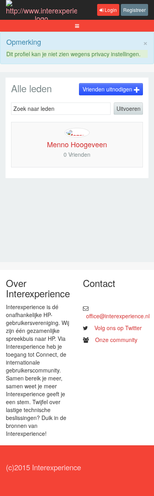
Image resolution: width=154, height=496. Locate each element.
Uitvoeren (128, 108)
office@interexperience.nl (118, 316)
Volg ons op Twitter (118, 328)
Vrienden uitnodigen (108, 89)
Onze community (116, 340)
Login (110, 9)
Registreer (134, 9)
